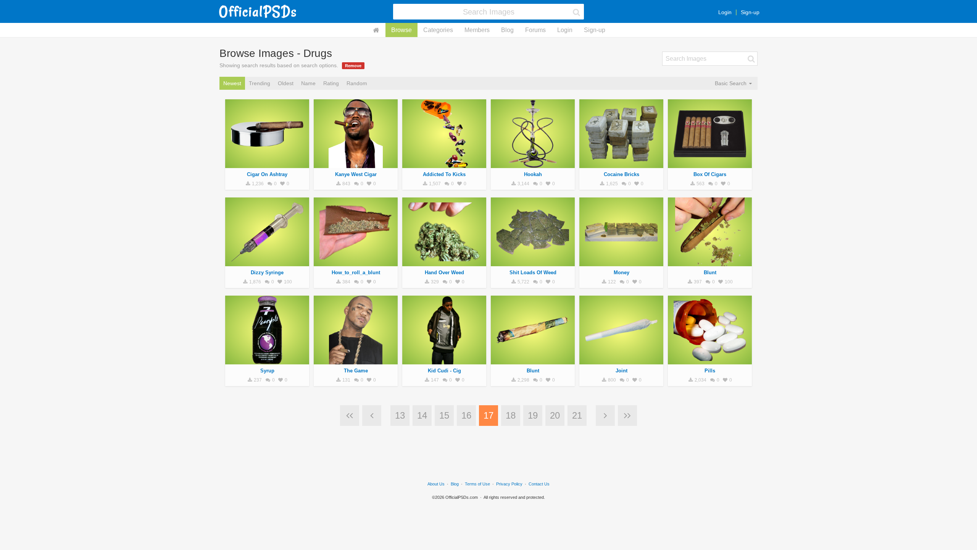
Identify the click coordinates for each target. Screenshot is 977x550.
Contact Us (539, 484)
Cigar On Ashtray (267, 174)
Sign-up (750, 12)
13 (400, 415)
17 (488, 415)
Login (725, 12)
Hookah (533, 174)
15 (444, 415)
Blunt (710, 272)
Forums (535, 30)
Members (477, 30)
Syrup (267, 371)
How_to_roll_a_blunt (356, 272)
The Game (356, 371)
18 (511, 415)
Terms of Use (477, 484)
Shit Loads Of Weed (532, 272)
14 (422, 415)
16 (466, 415)
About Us (436, 484)
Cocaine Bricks (621, 174)
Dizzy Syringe (267, 272)
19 (533, 415)
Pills (710, 371)
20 (555, 415)
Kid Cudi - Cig (444, 371)
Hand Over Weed (444, 272)
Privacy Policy (509, 484)
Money (621, 272)
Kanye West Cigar (356, 174)
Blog (507, 30)
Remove (353, 65)
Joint (621, 371)
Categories (438, 30)
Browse (401, 30)
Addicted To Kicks (444, 174)
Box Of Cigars (709, 174)
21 (577, 415)
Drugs (267, 164)
